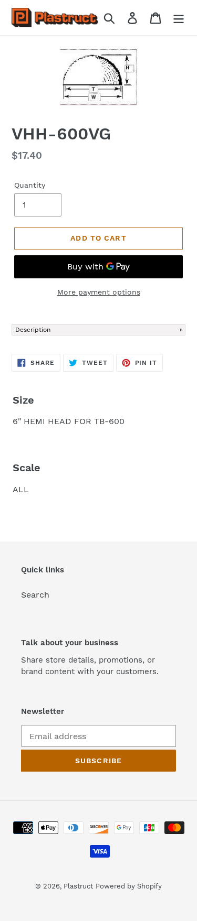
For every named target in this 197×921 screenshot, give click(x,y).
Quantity (29, 185)
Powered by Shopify (129, 886)
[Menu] (178, 17)
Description (32, 329)
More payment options (98, 292)
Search (35, 595)
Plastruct (78, 886)
